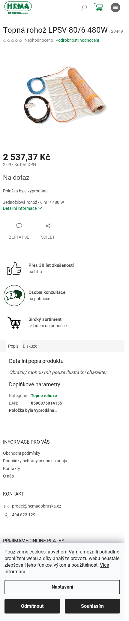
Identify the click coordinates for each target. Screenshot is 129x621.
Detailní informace (20, 208)
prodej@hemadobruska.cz (36, 506)
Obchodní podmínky (21, 453)
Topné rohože (44, 395)
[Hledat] (84, 8)
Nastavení (62, 587)
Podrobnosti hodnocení (77, 40)
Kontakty (11, 468)
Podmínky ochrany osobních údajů (35, 460)
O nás (8, 476)
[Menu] (116, 8)
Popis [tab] (13, 346)
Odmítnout (32, 606)
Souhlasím (92, 606)
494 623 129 (23, 514)
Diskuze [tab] (30, 346)
